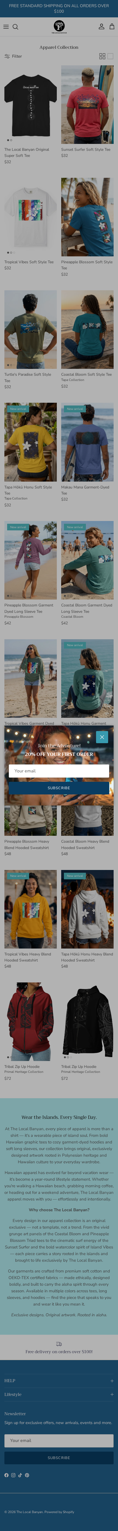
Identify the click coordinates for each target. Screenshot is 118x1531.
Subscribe (59, 788)
